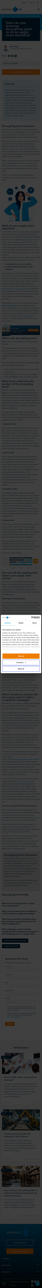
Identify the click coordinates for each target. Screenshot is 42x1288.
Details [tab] (21, 623)
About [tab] (34, 623)
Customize (20, 662)
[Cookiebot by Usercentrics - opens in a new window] (31, 617)
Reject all (21, 669)
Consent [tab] (7, 623)
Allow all (21, 656)
